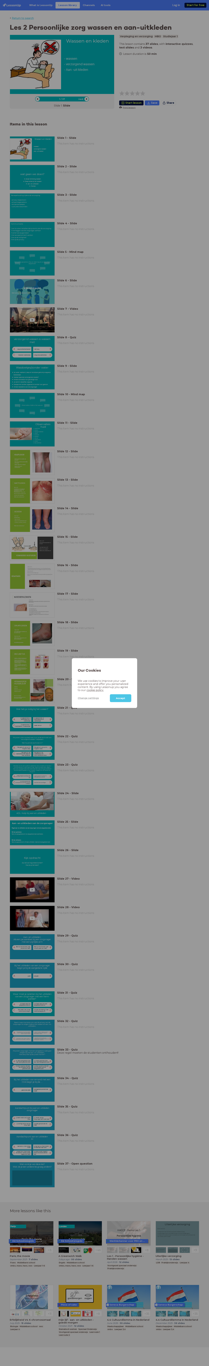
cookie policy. (95, 690)
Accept (120, 698)
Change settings (88, 697)
